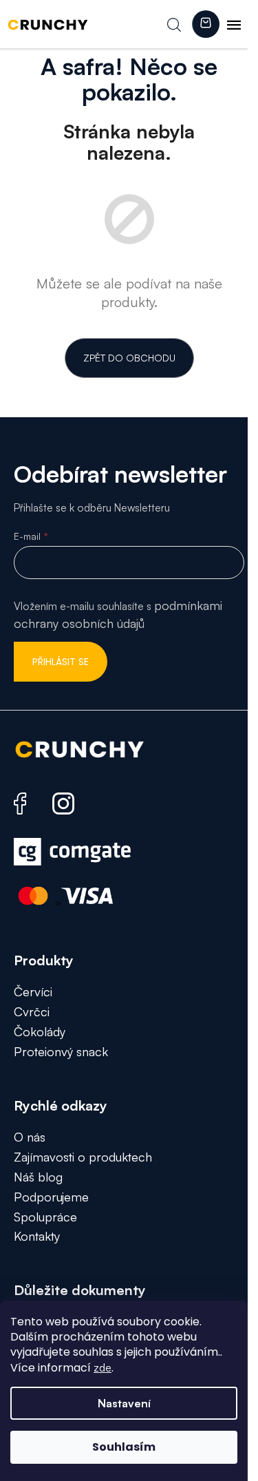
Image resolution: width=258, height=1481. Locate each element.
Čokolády (39, 1031)
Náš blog (38, 1176)
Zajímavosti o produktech (83, 1156)
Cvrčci (32, 1011)
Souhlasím (123, 1447)
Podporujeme (51, 1196)
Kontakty (37, 1235)
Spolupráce (45, 1216)
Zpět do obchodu (129, 358)
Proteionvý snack (61, 1051)
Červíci (33, 991)
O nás (29, 1136)
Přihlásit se (60, 662)
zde (102, 1367)
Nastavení (124, 1403)
